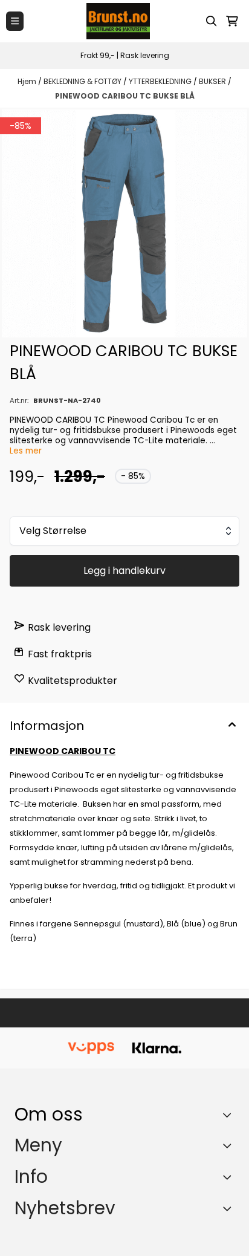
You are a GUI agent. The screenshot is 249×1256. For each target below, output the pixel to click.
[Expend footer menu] (229, 1145)
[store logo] (118, 21)
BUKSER (213, 81)
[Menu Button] (15, 20)
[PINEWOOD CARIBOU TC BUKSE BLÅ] (124, 223)
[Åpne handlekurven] (232, 21)
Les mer (26, 451)
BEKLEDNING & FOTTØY (83, 81)
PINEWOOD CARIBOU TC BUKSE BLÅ (125, 96)
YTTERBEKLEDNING (161, 81)
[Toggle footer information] (230, 1114)
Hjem (28, 81)
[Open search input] (211, 21)
